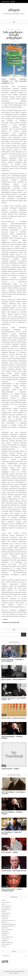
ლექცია (3, 922)
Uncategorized (4, 902)
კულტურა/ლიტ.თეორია (7, 920)
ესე (8, 29)
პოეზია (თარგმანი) (5, 929)
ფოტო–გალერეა (5, 944)
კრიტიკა (12, 29)
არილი (14, 9)
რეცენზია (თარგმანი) (6, 942)
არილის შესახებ (5, 1)
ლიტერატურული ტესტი (7, 926)
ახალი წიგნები (5, 907)
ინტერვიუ (3, 917)
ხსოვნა (3, 946)
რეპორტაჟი (4, 938)
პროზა (3, 935)
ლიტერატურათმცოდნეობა (7, 924)
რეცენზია (18, 29)
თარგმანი (3, 915)
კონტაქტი (12, 1)
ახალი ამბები (4, 906)
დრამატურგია (4, 909)
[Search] (23, 634)
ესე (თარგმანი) (5, 913)
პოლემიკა (3, 931)
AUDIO (2, 900)
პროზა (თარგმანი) (5, 937)
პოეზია (3, 927)
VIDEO (2, 904)
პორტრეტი (4, 933)
